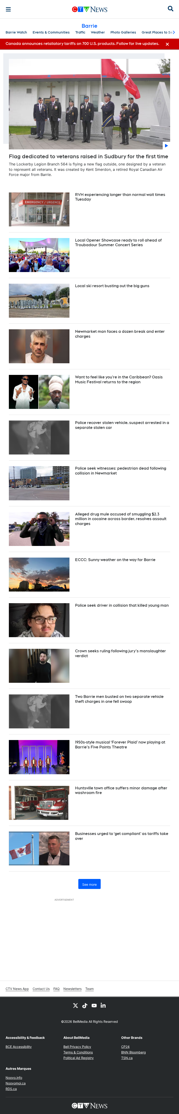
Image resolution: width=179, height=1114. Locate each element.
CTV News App (17, 989)
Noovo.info (14, 1078)
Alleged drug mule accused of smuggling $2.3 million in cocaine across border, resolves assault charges (120, 519)
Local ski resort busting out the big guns (112, 286)
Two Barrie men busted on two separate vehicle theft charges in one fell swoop (119, 699)
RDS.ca (11, 1089)
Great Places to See (158, 32)
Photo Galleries (123, 32)
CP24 (125, 1047)
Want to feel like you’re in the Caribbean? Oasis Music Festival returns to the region (119, 379)
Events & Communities (51, 32)
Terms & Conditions (78, 1052)
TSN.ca (127, 1058)
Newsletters (72, 989)
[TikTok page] (85, 1005)
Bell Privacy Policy (77, 1047)
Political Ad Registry (78, 1058)
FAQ (56, 989)
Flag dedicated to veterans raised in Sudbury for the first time (88, 156)
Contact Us (41, 989)
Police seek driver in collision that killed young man (122, 605)
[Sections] (8, 9)
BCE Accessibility (19, 1047)
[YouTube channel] (94, 1005)
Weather (98, 32)
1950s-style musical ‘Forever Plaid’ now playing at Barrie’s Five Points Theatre (120, 744)
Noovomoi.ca (16, 1083)
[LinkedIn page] (103, 1005)
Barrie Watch (16, 32)
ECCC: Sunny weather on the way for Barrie (115, 560)
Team (89, 989)
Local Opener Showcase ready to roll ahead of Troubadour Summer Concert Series (118, 242)
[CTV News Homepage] (89, 9)
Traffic (80, 32)
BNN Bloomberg (133, 1052)
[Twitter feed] (75, 1005)
